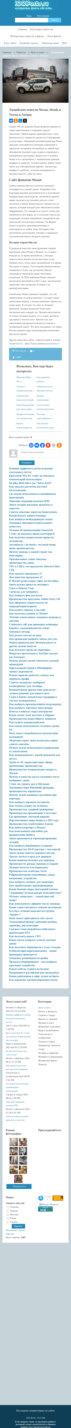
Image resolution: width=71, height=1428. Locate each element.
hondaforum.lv (16, 343)
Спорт (41, 1049)
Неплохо (14, 1214)
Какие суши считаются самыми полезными (35, 907)
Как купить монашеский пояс (27, 722)
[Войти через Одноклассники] (59, 445)
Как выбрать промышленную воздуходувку (35, 704)
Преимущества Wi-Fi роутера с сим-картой (34, 849)
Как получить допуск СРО (25, 936)
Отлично (14, 1207)
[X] (25, 121)
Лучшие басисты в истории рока (28, 867)
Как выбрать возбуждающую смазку (31, 519)
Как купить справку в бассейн (27, 609)
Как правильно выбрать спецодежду (43, 379)
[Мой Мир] (20, 121)
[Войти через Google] (53, 445)
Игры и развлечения (48, 1030)
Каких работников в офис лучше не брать (34, 976)
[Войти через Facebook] (42, 445)
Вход (29, 16)
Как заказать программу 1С (25, 573)
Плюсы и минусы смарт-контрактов (31, 711)
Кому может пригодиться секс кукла (31, 918)
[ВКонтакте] (11, 121)
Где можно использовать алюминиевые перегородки (17, 1087)
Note (53, 189)
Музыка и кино (46, 1023)
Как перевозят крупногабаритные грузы (33, 979)
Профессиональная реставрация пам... (25, 416)
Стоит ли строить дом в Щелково (29, 784)
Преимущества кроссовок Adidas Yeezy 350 (34, 599)
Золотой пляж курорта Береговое (45, 407)
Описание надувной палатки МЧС (29, 501)
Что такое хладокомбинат (44, 416)
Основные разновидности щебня (28, 958)
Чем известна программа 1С (26, 577)
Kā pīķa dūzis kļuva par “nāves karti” (30, 483)
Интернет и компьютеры (50, 1057)
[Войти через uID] (31, 445)
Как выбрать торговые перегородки (31, 707)
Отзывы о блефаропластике (25, 388)
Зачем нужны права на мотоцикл (25, 398)
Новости (42, 1064)
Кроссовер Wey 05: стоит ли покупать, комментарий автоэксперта (18, 1036)
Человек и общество (48, 1053)
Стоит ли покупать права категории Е (32, 533)
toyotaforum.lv (52, 343)
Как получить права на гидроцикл (29, 649)
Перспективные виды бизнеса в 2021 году (34, 820)
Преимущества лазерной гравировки (31, 809)
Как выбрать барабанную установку (31, 845)
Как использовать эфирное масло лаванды (34, 903)
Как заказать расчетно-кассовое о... (45, 425)
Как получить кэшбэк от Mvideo (28, 613)
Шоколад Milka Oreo (24, 379)
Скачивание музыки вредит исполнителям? (35, 892)
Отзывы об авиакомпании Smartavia (31, 530)
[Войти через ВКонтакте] (36, 445)
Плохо (13, 1218)
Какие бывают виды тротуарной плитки (33, 889)
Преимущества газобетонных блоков (31, 823)
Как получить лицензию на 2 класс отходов (35, 947)
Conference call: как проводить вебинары (33, 624)
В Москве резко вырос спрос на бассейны (34, 580)
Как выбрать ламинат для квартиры (31, 881)
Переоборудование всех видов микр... (25, 407)
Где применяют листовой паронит (29, 816)
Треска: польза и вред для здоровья (30, 856)
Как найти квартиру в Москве (27, 827)
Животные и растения (49, 1026)
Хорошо (14, 1211)
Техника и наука (46, 1041)
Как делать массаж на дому (25, 635)
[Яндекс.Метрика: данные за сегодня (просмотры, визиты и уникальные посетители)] (48, 1204)
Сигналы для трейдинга (23, 591)
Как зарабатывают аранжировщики (31, 885)
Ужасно (14, 1222)
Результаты (11, 1230)
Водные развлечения (42, 398)
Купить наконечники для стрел (24, 425)
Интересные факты (47, 1060)
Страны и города (46, 1015)
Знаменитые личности (49, 1045)
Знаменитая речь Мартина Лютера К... (45, 388)
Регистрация (43, 16)
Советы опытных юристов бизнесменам (33, 512)
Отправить (26, 462)
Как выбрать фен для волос (25, 595)
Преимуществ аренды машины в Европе (33, 863)
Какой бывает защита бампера (27, 515)
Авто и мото (44, 1007)
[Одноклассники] (16, 121)
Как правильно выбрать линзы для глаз (33, 638)
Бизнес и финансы (47, 1011)
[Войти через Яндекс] (48, 445)
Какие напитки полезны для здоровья (31, 860)
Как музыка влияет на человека (28, 805)
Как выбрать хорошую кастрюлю (29, 802)
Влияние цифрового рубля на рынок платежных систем (18, 1018)
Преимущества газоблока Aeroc (28, 871)
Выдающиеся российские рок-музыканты (34, 972)
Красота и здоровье (47, 1019)
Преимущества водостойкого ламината (32, 718)
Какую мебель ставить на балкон (29, 969)
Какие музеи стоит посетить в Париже (32, 715)
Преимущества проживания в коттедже (33, 813)
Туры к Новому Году (21, 588)
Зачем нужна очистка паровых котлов (32, 852)
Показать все (19, 1186)
